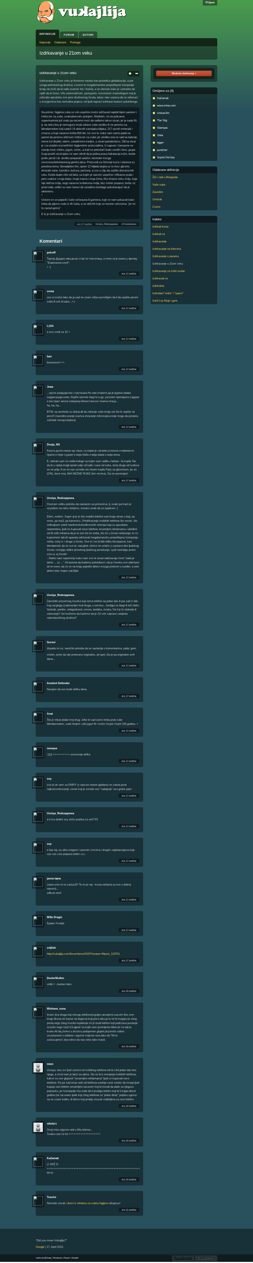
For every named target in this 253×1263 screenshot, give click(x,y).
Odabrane (60, 42)
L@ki (50, 325)
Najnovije (45, 42)
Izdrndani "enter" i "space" (168, 293)
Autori (88, 34)
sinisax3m (163, 112)
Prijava (210, 2)
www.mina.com (166, 105)
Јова (50, 386)
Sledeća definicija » (184, 73)
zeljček (51, 947)
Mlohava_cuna (56, 1008)
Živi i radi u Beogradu (165, 177)
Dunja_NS (53, 444)
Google (40, 1246)
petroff (51, 252)
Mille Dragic (54, 917)
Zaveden (157, 191)
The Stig (162, 120)
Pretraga (75, 42)
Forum (69, 34)
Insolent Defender (58, 683)
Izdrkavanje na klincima (166, 248)
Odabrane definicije (165, 170)
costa (50, 291)
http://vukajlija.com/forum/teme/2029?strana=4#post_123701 (83, 953)
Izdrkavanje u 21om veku (65, 53)
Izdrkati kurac (160, 226)
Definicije (47, 33)
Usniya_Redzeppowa (107, 224)
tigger (160, 142)
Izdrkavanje (159, 241)
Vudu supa (158, 184)
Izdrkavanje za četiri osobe (168, 271)
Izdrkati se (158, 233)
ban (49, 356)
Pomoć (67, 1258)
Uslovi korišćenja (43, 1258)
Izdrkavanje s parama (165, 256)
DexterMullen (55, 978)
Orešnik (157, 199)
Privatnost (57, 1258)
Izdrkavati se (160, 278)
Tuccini (51, 1197)
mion (50, 1063)
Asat (50, 713)
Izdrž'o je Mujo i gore (164, 300)
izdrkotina (158, 285)
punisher (162, 149)
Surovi (51, 642)
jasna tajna (54, 878)
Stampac (162, 127)
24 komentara (129, 224)
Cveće (156, 206)
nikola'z (52, 1123)
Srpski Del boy (166, 157)
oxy (49, 778)
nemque (52, 748)
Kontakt (74, 1258)
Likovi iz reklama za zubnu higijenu (87, 1203)
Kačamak (53, 1158)
